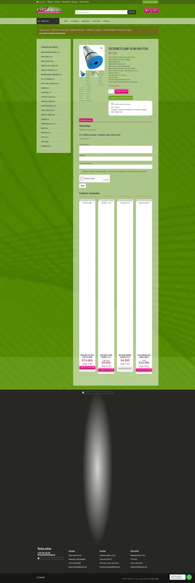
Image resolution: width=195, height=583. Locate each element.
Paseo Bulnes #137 (75, 555)
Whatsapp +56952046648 (77, 559)
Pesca (43, 141)
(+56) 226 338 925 (106, 559)
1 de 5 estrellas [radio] (80, 141)
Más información (125, 368)
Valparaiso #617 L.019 (138, 555)
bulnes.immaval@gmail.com (78, 567)
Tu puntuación (84, 139)
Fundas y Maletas (46, 110)
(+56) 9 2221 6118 (113, 563)
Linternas (44, 119)
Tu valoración (84, 145)
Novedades (44, 133)
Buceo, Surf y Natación (48, 83)
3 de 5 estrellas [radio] (86, 141)
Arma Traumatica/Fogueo (48, 52)
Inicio (66, 21)
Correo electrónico (86, 163)
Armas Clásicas (46, 61)
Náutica (43, 128)
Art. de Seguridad (46, 79)
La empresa (75, 21)
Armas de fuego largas (48, 65)
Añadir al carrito (121, 91)
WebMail (42, 577)
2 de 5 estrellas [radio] (83, 141)
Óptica (43, 137)
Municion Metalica (46, 124)
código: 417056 (125, 359)
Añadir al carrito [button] (86, 368)
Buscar (132, 12)
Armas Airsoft (45, 57)
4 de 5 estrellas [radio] (89, 141)
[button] (101, 48)
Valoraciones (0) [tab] (85, 120)
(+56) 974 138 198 (44, 552)
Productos (45, 21)
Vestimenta (44, 146)
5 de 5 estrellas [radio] (92, 141)
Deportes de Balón (47, 97)
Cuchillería (44, 92)
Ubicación (96, 21)
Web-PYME (154, 579)
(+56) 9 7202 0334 (136, 563)
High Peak (118, 112)
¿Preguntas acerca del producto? (120, 98)
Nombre (82, 155)
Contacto (106, 21)
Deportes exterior (46, 101)
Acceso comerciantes (150, 2)
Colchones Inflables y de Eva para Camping (132, 110)
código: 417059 (87, 359)
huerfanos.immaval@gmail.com (110, 567)
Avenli (144, 360)
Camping (43, 88)
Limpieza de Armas (46, 115)
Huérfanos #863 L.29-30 (107, 555)
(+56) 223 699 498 (75, 563)
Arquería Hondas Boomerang (50, 74)
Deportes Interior (46, 106)
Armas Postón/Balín (47, 70)
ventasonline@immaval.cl (46, 554)
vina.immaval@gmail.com (139, 567)
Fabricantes (86, 21)
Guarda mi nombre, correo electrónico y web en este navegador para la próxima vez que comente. (114, 171)
